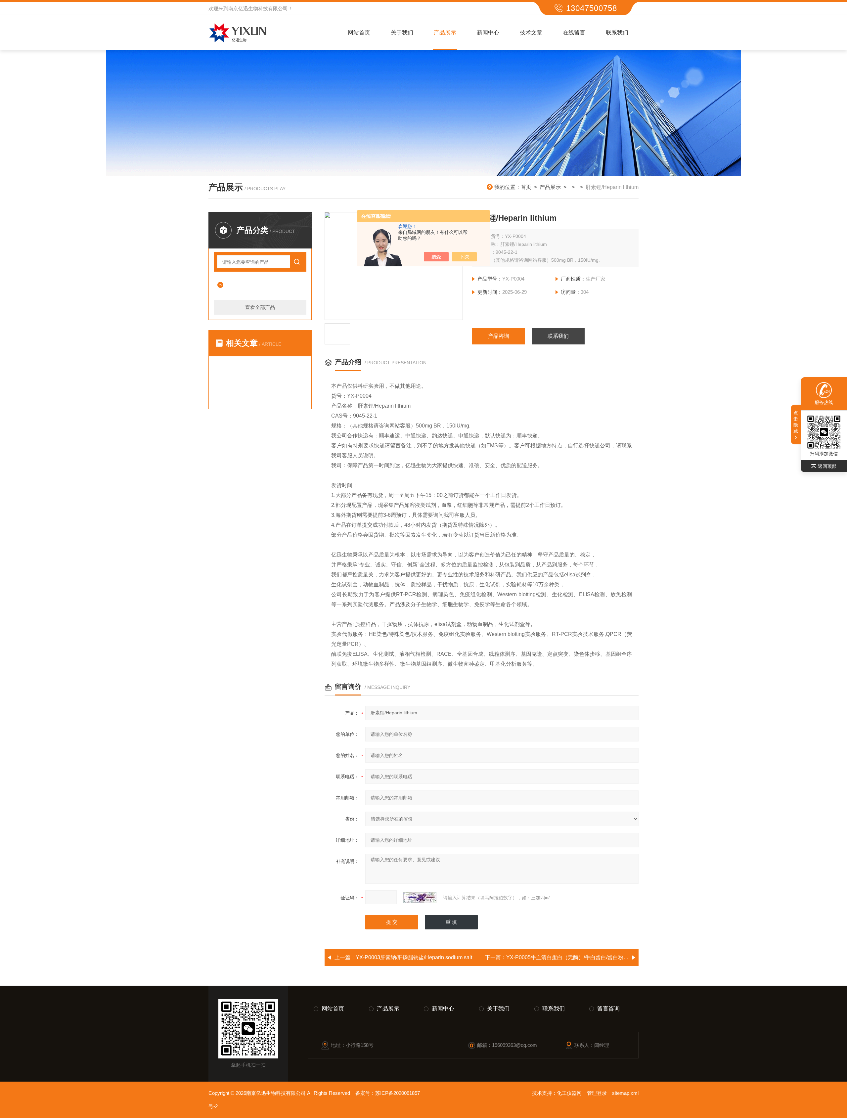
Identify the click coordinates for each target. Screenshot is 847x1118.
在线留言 (574, 32)
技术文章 (531, 32)
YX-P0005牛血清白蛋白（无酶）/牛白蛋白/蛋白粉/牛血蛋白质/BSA (584, 957)
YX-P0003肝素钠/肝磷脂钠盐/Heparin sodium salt (414, 957)
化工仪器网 (569, 1093)
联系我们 (617, 32)
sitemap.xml (625, 1093)
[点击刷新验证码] (419, 897)
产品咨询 (498, 336)
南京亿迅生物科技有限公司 (258, 8)
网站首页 (359, 32)
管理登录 (597, 1093)
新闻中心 (488, 32)
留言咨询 (608, 1009)
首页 (526, 187)
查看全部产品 (260, 307)
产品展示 (445, 32)
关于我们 (402, 32)
